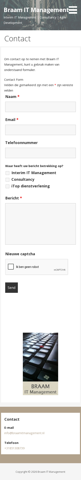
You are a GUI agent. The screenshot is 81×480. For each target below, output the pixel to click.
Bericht (13, 197)
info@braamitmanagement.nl (24, 433)
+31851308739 (14, 448)
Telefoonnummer (21, 142)
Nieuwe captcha (20, 253)
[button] (74, 7)
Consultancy (22, 179)
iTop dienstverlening (30, 186)
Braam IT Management (36, 10)
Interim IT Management (33, 173)
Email (11, 119)
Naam (12, 96)
